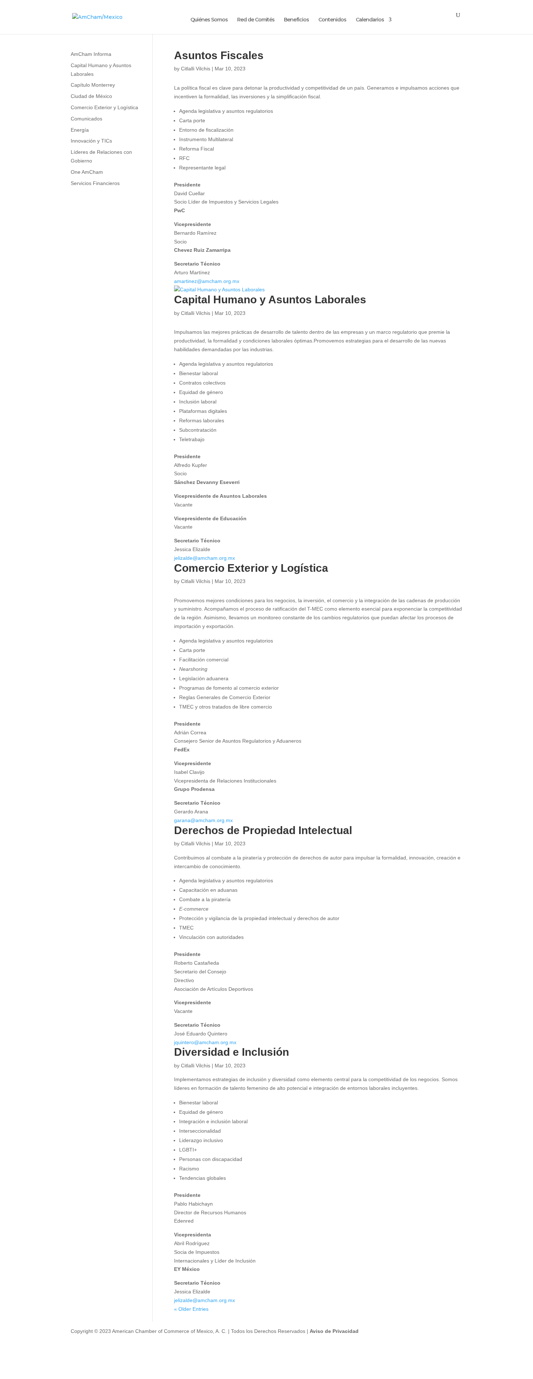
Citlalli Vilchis (195, 68)
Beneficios (296, 20)
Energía (80, 130)
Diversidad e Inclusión (231, 1052)
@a (197, 1300)
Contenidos (332, 20)
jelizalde (183, 1300)
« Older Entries (191, 1309)
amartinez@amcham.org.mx (206, 281)
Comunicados (86, 119)
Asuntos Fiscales (219, 55)
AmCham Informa (91, 54)
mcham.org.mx (219, 1042)
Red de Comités (255, 20)
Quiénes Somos (209, 20)
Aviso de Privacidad (334, 1331)
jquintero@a (188, 1042)
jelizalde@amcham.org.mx (204, 558)
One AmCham (87, 172)
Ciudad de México (91, 96)
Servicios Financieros (95, 183)
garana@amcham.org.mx (203, 820)
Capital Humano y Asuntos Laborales (270, 299)
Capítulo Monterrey (93, 85)
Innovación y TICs (91, 141)
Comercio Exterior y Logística (251, 568)
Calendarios (370, 20)
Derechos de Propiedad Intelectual (263, 830)
